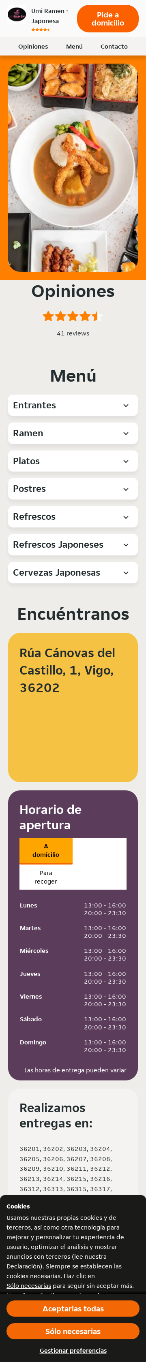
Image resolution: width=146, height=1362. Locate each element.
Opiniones (33, 46)
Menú (74, 46)
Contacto (114, 46)
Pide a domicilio (108, 18)
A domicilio (45, 850)
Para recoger (45, 877)
